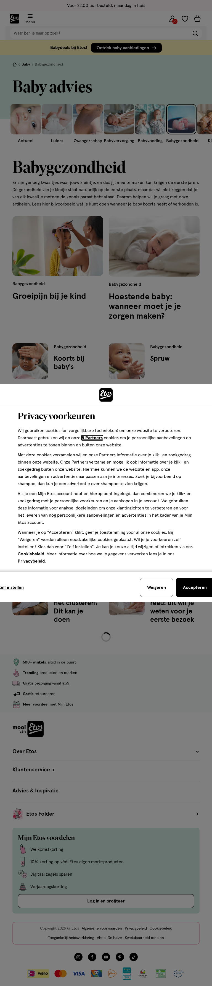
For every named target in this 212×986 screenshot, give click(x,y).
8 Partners (92, 438)
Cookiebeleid (31, 554)
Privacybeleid (31, 561)
